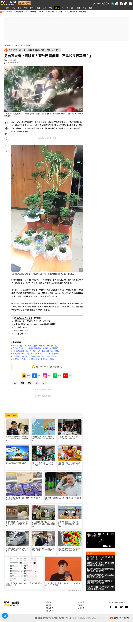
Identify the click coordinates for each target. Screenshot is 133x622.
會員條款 (81, 602)
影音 (72, 8)
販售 (29, 383)
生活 (57, 8)
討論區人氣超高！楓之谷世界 (16, 463)
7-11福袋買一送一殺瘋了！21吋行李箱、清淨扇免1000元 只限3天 (43, 524)
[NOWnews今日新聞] (8, 3)
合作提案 (81, 608)
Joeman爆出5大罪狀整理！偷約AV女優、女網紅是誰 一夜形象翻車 (62, 584)
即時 (13, 8)
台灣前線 (50, 12)
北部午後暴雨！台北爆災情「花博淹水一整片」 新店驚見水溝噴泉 (17, 524)
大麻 (15, 383)
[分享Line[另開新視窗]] (6, 128)
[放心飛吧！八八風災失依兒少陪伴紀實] (24, 3)
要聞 (19, 8)
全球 (44, 8)
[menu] (2, 8)
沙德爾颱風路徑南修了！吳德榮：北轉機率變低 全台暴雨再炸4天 (43, 438)
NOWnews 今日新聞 (10, 45)
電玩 (63, 8)
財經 (50, 8)
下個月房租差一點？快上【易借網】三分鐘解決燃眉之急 (69, 437)
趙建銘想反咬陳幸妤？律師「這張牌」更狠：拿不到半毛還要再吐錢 (43, 549)
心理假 (60, 12)
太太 (44, 383)
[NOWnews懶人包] (116, 3)
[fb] (94, 3)
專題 (25, 8)
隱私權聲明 (49, 608)
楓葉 (22, 383)
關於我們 (81, 605)
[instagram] (99, 3)
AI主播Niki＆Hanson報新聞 (76, 12)
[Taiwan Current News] (112, 3)
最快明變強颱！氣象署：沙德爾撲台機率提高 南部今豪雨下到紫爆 (69, 549)
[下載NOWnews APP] (121, 3)
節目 (78, 8)
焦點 (7, 8)
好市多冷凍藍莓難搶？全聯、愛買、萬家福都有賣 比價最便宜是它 (24, 499)
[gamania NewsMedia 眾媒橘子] (119, 618)
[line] (103, 3)
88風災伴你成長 (21, 12)
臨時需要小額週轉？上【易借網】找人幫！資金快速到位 (63, 499)
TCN (41, 12)
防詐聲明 (49, 602)
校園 (90, 8)
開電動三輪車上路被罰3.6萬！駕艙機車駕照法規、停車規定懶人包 (17, 550)
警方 (37, 383)
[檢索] (125, 3)
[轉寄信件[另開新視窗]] (6, 134)
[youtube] (107, 3)
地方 (84, 8)
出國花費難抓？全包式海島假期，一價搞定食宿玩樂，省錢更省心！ (69, 524)
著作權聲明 (49, 611)
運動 (38, 8)
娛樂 (31, 8)
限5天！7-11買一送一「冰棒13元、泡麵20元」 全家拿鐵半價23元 (43, 464)
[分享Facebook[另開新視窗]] (6, 123)
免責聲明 (49, 605)
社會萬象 (27, 45)
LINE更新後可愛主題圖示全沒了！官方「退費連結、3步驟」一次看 (24, 584)
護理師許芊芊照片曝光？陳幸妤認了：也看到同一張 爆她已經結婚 (17, 438)
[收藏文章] (6, 151)
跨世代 (33, 12)
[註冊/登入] (130, 3)
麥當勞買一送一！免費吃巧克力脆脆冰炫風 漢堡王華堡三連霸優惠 (69, 464)
